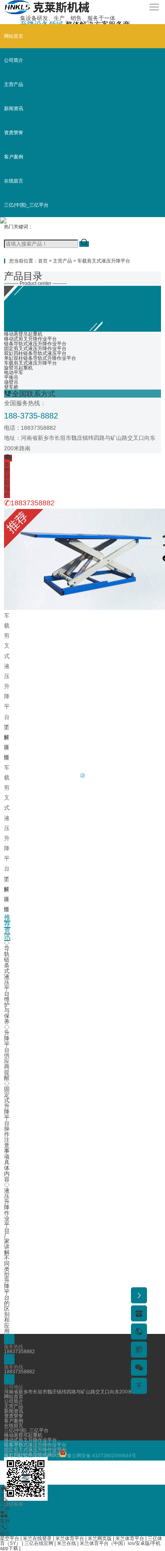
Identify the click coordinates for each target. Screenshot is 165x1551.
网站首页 (13, 36)
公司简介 (13, 60)
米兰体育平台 (69, 1538)
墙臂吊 (11, 382)
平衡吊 (11, 377)
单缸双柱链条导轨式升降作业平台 (40, 358)
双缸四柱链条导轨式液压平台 (35, 353)
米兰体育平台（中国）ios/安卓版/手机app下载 (80, 1546)
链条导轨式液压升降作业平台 (35, 344)
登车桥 (11, 387)
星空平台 (9, 1538)
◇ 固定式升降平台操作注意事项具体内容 (7, 1131)
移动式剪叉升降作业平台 (30, 339)
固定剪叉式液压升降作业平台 (35, 348)
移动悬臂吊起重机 (23, 334)
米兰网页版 (100, 1538)
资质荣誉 (13, 132)
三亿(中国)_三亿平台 (26, 205)
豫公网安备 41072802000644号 (101, 1456)
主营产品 (13, 84)
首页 (43, 261)
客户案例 (13, 157)
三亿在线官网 (38, 1543)
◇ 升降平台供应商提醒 (7, 1052)
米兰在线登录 (37, 1538)
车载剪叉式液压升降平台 (103, 261)
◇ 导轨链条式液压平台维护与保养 (7, 982)
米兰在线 (66, 1543)
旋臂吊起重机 (18, 368)
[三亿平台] (46, 13)
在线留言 (13, 181)
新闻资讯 (13, 108)
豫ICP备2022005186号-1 (31, 1456)
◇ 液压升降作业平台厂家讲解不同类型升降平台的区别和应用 (7, 1258)
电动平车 (13, 372)
